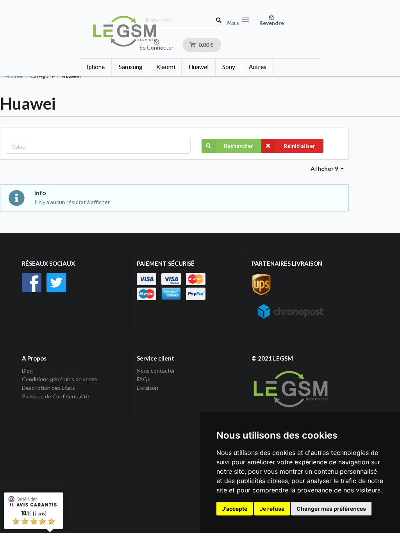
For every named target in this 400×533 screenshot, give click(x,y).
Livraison (147, 387)
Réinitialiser (299, 145)
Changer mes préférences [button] (331, 508)
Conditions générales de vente (59, 379)
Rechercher (238, 145)
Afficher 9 (325, 168)
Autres (257, 66)
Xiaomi (165, 66)
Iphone (96, 66)
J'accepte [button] (234, 508)
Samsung (131, 66)
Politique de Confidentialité (55, 396)
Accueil (14, 76)
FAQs (143, 379)
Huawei (199, 66)
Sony (228, 66)
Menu (238, 20)
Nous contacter (156, 371)
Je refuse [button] (272, 508)
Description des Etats (48, 387)
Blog (27, 371)
